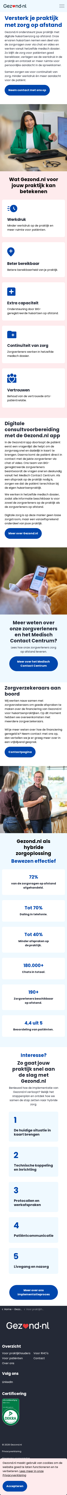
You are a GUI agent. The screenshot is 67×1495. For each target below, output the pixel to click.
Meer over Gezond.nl (23, 533)
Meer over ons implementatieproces (34, 1292)
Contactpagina (20, 752)
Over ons (8, 1363)
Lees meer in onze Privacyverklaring (23, 1473)
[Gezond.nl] (15, 6)
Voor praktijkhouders (16, 1353)
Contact (39, 1358)
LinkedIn (5, 1382)
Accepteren (14, 1486)
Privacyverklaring (11, 1451)
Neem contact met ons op (27, 90)
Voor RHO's (41, 1353)
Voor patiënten (12, 1358)
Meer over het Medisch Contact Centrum (33, 664)
